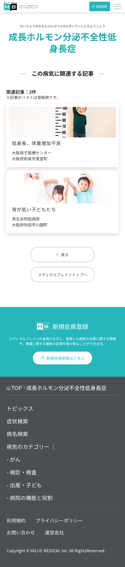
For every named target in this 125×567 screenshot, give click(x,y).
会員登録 (101, 6)
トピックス (20, 408)
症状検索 (17, 421)
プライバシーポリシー (59, 520)
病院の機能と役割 (31, 497)
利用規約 (16, 520)
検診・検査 (23, 472)
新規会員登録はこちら (65, 358)
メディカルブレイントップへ (62, 274)
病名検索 (17, 434)
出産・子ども (26, 485)
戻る (65, 254)
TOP (16, 388)
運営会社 (54, 532)
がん (15, 459)
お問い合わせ (21, 532)
